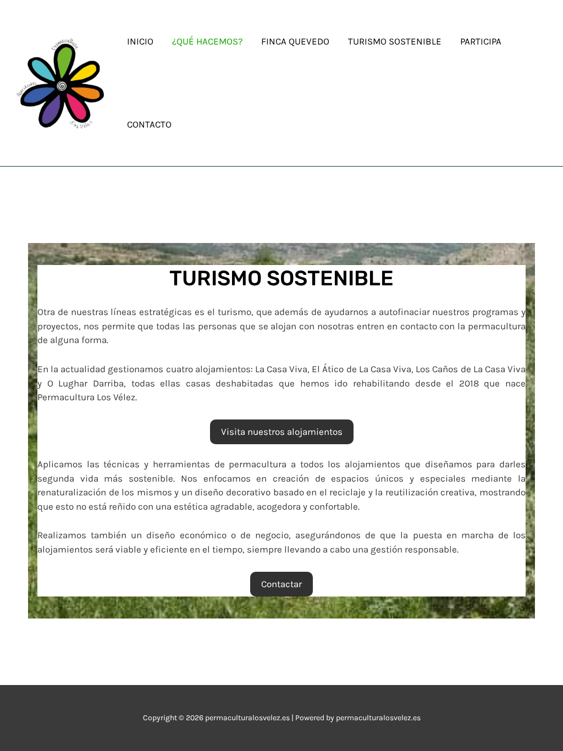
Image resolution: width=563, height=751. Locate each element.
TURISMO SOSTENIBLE (394, 41)
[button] (282, 432)
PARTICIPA (480, 41)
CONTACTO (149, 124)
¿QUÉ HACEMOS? (207, 41)
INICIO (140, 41)
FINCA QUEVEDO (295, 41)
